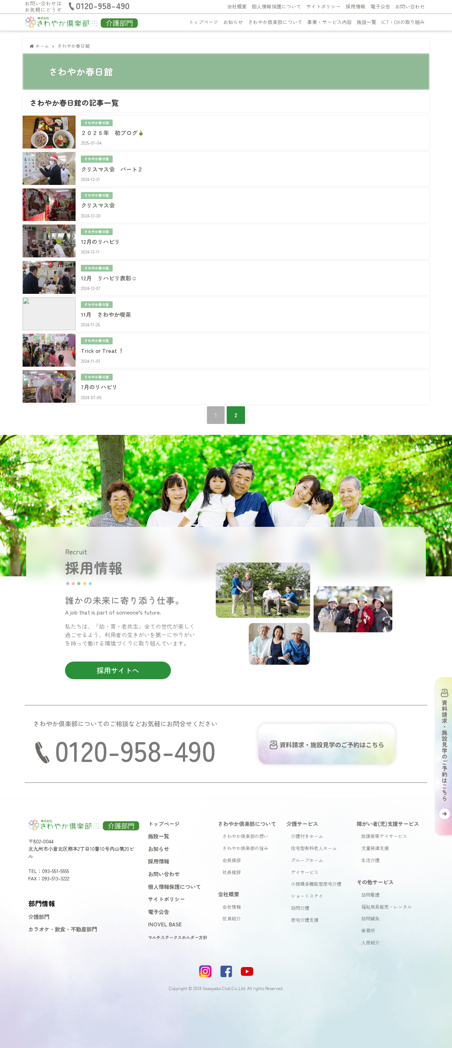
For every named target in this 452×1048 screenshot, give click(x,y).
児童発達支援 (375, 848)
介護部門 (38, 916)
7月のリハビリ (99, 387)
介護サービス (302, 823)
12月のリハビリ (100, 241)
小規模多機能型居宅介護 (316, 883)
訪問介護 (300, 907)
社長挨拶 (231, 872)
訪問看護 (370, 894)
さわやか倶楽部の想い (245, 836)
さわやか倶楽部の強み (245, 848)
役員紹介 (231, 918)
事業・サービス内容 (329, 21)
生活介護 (370, 860)
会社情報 (231, 906)
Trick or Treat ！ (102, 350)
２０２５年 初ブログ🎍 (112, 132)
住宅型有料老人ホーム (314, 848)
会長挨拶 (231, 860)
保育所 (368, 930)
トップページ (203, 21)
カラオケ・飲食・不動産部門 (62, 929)
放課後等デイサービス (384, 836)
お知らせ (233, 21)
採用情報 (355, 6)
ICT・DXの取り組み (403, 21)
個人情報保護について (276, 6)
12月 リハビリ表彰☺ (109, 278)
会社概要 (237, 6)
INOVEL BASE (165, 924)
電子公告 (380, 6)
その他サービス (375, 882)
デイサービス (305, 872)
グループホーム (307, 860)
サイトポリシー (323, 6)
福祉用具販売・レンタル (386, 906)
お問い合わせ (410, 6)
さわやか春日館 (96, 122)
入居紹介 (370, 942)
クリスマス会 (98, 205)
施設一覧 (366, 21)
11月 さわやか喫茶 (106, 314)
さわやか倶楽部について (275, 21)
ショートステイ (307, 895)
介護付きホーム (307, 836)
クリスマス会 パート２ (112, 169)
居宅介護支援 (305, 919)
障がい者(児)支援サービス (388, 823)
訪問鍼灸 (370, 918)
